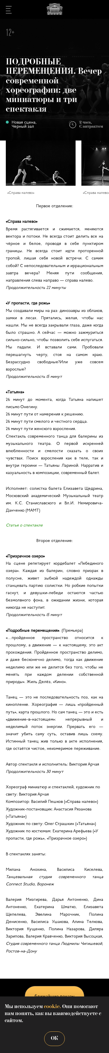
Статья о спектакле (24, 525)
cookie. (52, 1006)
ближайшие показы (54, 996)
